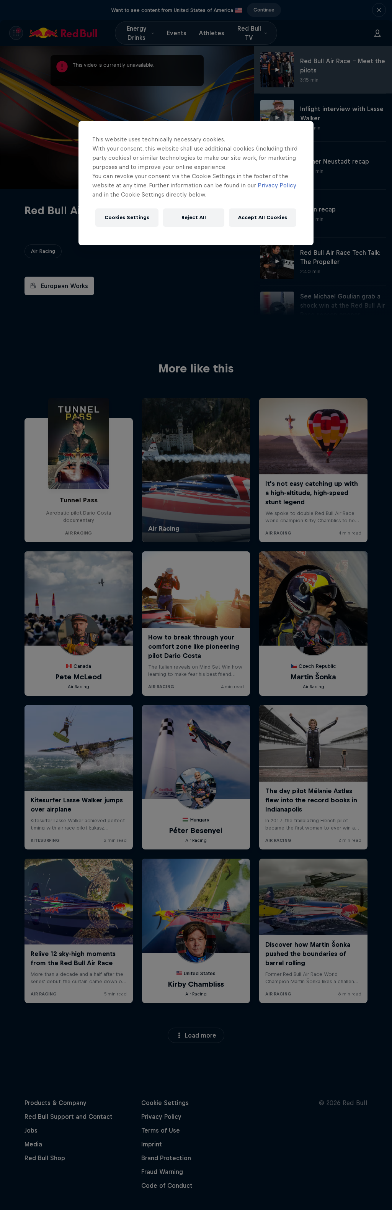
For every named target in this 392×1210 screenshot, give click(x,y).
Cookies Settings (127, 217)
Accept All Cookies (262, 217)
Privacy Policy (277, 185)
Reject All (193, 217)
